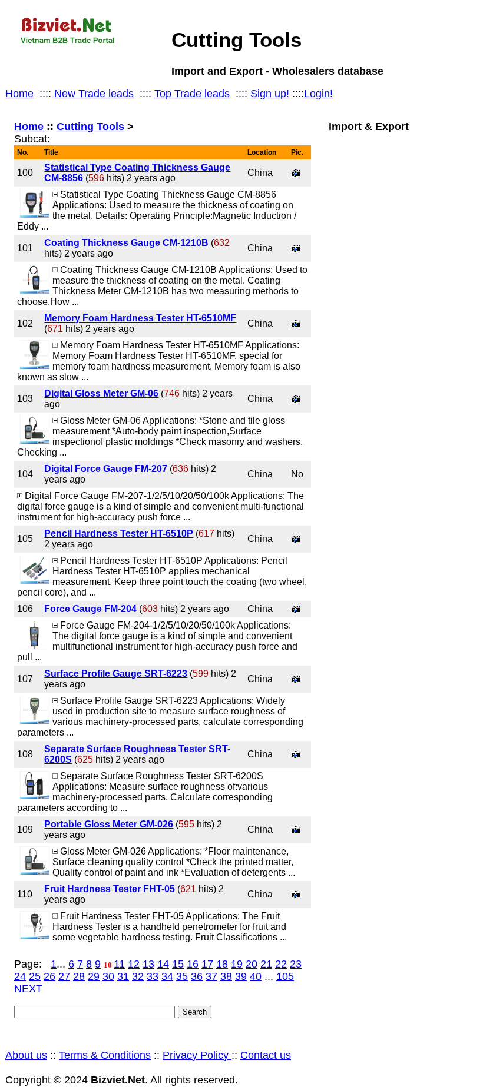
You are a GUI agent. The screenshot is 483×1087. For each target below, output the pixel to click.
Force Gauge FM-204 (90, 609)
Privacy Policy (197, 1055)
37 (211, 976)
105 (285, 976)
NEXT (28, 989)
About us (26, 1055)
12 (134, 964)
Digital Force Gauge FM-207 (105, 469)
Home (19, 93)
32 (138, 976)
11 (119, 964)
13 (148, 964)
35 (182, 976)
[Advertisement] (398, 519)
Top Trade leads (192, 93)
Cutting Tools (90, 126)
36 (197, 976)
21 (266, 964)
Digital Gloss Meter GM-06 (101, 393)
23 (296, 964)
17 (207, 964)
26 (49, 976)
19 (237, 964)
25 (35, 976)
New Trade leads (94, 93)
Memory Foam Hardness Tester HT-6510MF (140, 318)
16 (193, 964)
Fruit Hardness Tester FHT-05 (109, 889)
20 (251, 964)
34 (167, 976)
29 (94, 976)
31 (123, 976)
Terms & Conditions (105, 1055)
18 (222, 964)
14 (163, 964)
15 (178, 964)
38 (226, 976)
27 (64, 976)
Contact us (265, 1055)
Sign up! (269, 93)
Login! (318, 93)
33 (152, 976)
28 (79, 976)
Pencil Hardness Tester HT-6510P (118, 533)
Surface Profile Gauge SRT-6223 (115, 674)
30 (108, 976)
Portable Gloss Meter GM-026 (108, 824)
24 (20, 976)
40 (256, 976)
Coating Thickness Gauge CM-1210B (126, 243)
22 (281, 964)
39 (241, 976)
